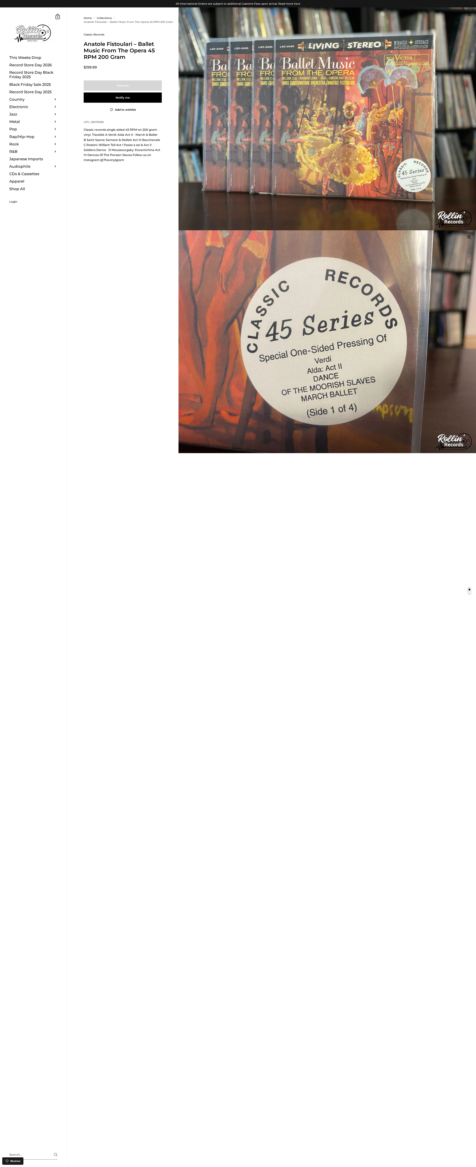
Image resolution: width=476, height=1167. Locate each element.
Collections (104, 18)
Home (88, 18)
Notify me (123, 97)
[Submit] (56, 1155)
